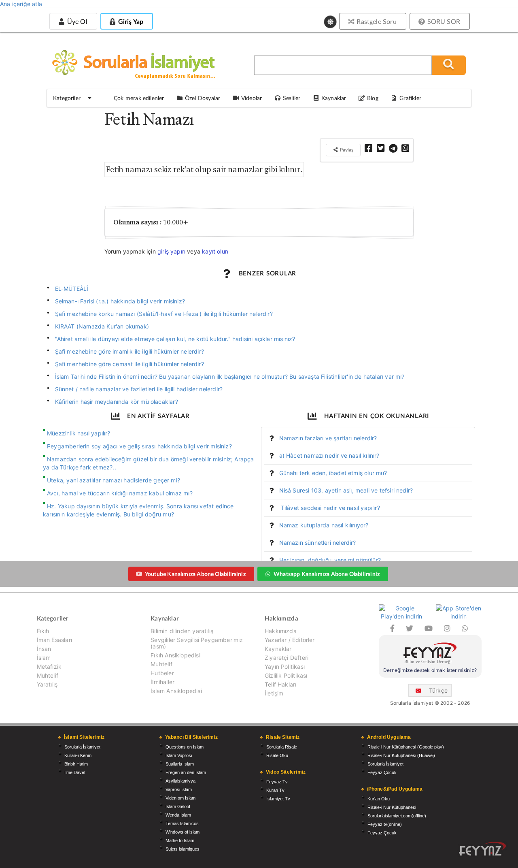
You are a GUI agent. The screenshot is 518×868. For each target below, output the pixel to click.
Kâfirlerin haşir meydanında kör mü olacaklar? (116, 401)
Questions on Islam (185, 746)
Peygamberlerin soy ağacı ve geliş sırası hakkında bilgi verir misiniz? (139, 446)
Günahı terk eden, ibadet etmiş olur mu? (333, 472)
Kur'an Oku (378, 798)
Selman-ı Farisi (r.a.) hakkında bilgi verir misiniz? (120, 301)
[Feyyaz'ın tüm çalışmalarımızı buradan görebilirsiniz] (482, 849)
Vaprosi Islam (179, 789)
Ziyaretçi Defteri (286, 657)
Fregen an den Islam (186, 772)
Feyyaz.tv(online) (384, 824)
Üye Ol (76, 21)
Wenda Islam (178, 815)
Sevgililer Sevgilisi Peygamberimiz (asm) (197, 643)
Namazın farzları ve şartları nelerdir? (328, 438)
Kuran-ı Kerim (77, 755)
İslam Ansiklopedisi (176, 690)
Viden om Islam (180, 797)
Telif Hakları (280, 684)
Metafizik (49, 666)
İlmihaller (162, 681)
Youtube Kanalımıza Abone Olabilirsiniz (195, 573)
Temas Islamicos (182, 823)
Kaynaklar (278, 648)
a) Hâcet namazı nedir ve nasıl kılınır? (329, 455)
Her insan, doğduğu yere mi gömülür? (330, 560)
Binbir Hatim (76, 763)
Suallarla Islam (180, 763)
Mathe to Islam (180, 840)
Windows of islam (183, 832)
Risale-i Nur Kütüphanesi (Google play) (405, 746)
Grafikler (410, 97)
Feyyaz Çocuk (382, 772)
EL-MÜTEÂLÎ (72, 288)
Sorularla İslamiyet (82, 746)
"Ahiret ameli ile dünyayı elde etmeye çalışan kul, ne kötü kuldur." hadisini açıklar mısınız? (175, 338)
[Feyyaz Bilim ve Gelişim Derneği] (430, 654)
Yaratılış (47, 684)
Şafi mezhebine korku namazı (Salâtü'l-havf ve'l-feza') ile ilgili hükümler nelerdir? (164, 313)
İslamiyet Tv (278, 798)
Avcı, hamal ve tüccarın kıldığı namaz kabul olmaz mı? (120, 493)
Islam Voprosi (179, 755)
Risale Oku (277, 755)
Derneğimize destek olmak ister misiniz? (430, 670)
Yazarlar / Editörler (290, 639)
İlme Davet (74, 772)
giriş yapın (171, 251)
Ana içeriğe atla (21, 3)
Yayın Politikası (285, 666)
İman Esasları (54, 639)
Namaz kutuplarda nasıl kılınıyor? (324, 525)
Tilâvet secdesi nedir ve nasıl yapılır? (329, 507)
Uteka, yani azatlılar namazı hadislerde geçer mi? (113, 480)
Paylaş (346, 150)
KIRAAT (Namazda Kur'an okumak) (102, 326)
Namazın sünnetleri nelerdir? (317, 542)
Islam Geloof (178, 806)
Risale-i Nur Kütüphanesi (391, 807)
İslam (44, 657)
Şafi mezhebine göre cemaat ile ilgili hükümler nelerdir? (129, 363)
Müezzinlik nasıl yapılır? (78, 433)
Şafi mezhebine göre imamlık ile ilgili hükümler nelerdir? (129, 351)
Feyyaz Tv (277, 781)
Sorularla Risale (281, 746)
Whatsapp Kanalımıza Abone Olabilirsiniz (327, 573)
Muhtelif (47, 675)
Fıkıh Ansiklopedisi (175, 655)
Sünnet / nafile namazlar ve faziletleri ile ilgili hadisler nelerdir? (139, 389)
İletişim (274, 693)
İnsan (44, 648)
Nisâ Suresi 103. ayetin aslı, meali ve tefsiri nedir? (346, 490)
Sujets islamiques (183, 849)
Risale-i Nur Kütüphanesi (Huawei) (401, 755)
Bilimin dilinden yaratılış (182, 631)
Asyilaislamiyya (180, 780)
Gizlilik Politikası (286, 675)
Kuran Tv (275, 790)
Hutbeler (162, 673)
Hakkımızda (281, 631)
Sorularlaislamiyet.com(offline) (396, 815)
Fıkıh (43, 631)
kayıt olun (215, 251)
